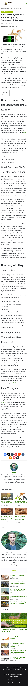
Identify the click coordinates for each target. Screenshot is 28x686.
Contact (25, 679)
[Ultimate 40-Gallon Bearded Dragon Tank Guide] (5, 659)
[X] (8, 454)
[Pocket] (14, 457)
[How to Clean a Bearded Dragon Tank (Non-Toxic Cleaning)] (5, 652)
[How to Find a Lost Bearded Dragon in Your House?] (5, 577)
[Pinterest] (15, 454)
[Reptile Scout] (8, 3)
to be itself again (17, 383)
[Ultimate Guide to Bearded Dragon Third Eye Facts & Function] (7, 496)
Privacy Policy (8, 679)
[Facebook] (5, 454)
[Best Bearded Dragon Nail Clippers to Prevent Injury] (21, 496)
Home (3, 8)
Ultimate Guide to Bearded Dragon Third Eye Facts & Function (6, 503)
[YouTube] (11, 485)
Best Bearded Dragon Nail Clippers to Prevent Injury (21, 503)
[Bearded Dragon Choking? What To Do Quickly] (5, 598)
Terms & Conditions (17, 679)
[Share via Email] (17, 457)
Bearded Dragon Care (19, 8)
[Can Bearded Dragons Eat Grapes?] (5, 639)
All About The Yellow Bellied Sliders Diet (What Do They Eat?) (17, 591)
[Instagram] (15, 485)
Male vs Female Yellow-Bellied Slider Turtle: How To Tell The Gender (18, 583)
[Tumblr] (12, 454)
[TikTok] (17, 485)
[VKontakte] (23, 454)
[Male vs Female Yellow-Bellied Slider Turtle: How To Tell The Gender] (5, 584)
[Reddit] (19, 454)
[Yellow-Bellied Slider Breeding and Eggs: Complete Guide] (5, 604)
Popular (14, 570)
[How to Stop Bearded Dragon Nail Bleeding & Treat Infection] (7, 511)
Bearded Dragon (9, 8)
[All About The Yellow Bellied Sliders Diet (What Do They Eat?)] (5, 591)
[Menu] (2, 4)
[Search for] (26, 4)
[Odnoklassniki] (10, 457)
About (3, 679)
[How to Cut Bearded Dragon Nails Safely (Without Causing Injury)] (21, 511)
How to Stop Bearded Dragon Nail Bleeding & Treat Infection (7, 518)
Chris (3, 23)
